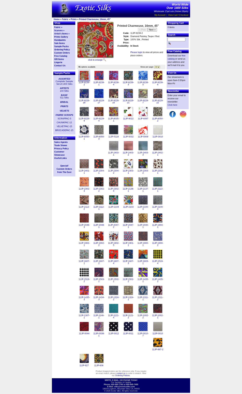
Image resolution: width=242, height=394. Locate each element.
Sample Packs (61, 46)
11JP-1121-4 (113, 316)
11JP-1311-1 (142, 298)
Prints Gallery (61, 37)
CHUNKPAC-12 (64, 122)
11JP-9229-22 (157, 101)
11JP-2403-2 (128, 153)
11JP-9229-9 (84, 119)
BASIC (64, 95)
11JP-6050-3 (99, 137)
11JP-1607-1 (84, 262)
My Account (159, 15)
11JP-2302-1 (157, 172)
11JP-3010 (158, 136)
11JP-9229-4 (99, 119)
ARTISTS (64, 88)
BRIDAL (64, 102)
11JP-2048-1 (99, 226)
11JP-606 (98, 365)
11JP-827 (84, 365)
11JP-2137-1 (143, 190)
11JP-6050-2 (157, 119)
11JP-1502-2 (128, 280)
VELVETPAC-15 (64, 126)
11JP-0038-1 (99, 334)
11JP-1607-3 (128, 262)
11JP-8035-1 (113, 119)
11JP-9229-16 (113, 101)
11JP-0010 (158, 333)
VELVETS (64, 111)
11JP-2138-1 (128, 190)
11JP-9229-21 (128, 101)
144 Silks (64, 91)
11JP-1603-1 (143, 262)
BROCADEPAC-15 (64, 130)
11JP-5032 (128, 136)
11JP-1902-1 (84, 244)
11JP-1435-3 (84, 298)
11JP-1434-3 (99, 298)
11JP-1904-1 (157, 226)
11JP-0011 (128, 333)
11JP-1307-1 (84, 316)
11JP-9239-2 (84, 83)
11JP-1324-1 (128, 298)
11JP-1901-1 (128, 244)
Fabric (65, 19)
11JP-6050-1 (84, 137)
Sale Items (59, 43)
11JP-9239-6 (157, 83)
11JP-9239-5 (143, 83)
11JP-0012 (113, 333)
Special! (64, 166)
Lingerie (58, 62)
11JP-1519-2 (84, 280)
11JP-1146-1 (98, 316)
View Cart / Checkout (178, 15)
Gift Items (59, 59)
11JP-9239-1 (99, 83)
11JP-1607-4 (113, 262)
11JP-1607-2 (99, 262)
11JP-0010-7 (143, 334)
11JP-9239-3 (128, 83)
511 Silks (64, 97)
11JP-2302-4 (113, 190)
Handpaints (60, 40)
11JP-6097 (143, 118)
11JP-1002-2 (143, 316)
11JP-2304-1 (99, 172)
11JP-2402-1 (157, 153)
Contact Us (60, 65)
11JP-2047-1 (128, 226)
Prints (74, 19)
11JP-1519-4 (157, 262)
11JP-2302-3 (84, 190)
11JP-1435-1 (143, 280)
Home (57, 19)
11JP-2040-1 (143, 226)
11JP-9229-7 (143, 101)
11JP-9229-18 (84, 101)
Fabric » (58, 27)
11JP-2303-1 (128, 172)
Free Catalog (60, 56)
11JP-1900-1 (143, 244)
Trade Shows (60, 145)
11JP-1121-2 (128, 316)
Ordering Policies (122, 375)
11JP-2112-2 (84, 208)
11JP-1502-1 (113, 280)
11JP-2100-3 (143, 208)
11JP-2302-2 (99, 190)
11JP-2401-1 (84, 172)
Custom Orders (62, 53)
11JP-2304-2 (113, 172)
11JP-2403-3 (143, 153)
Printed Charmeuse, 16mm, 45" (95, 19)
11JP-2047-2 (113, 226)
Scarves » (59, 30)
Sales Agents (61, 142)
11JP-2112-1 (98, 208)
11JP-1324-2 (113, 298)
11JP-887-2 (157, 349)
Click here (172, 105)
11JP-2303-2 (143, 172)
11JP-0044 (84, 333)
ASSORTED (64, 79)
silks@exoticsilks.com (124, 386)
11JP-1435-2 (157, 280)
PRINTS (64, 106)
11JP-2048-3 (84, 226)
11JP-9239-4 (113, 83)
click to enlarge (95, 60)
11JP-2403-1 (113, 153)
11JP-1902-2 (99, 244)
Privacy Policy (61, 148)
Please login (136, 52)
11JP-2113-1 (157, 190)
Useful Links (60, 158)
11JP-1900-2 (157, 244)
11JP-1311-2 (157, 298)
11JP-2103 (128, 207)
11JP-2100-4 (157, 208)
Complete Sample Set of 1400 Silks (64, 82)
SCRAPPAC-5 (64, 118)
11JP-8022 (128, 118)
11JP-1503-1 (99, 280)
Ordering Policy (62, 49)
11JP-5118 (113, 136)
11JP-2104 (113, 207)
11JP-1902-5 (113, 244)
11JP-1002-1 (157, 316)
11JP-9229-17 (99, 101)
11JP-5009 (143, 136)
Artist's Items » (62, 33)
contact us (120, 373)
